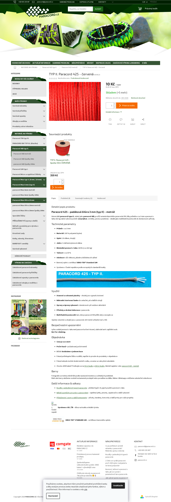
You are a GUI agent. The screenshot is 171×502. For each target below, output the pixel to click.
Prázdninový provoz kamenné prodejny (88, 455)
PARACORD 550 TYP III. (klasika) (25, 143)
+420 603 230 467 (144, 450)
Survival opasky (19, 116)
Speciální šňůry (19, 216)
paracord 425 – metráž (130, 366)
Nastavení (53, 496)
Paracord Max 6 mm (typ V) (24, 185)
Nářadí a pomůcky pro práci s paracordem (72, 393)
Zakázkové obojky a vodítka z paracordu (25, 284)
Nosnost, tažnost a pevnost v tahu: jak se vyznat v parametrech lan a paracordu (116, 472)
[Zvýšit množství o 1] (115, 104)
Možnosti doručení (138, 98)
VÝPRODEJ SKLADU (20, 89)
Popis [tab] (54, 198)
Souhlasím (118, 485)
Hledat (98, 9)
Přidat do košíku (128, 105)
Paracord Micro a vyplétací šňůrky (27, 174)
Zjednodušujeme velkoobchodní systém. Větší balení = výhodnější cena (88, 465)
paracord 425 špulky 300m (24, 164)
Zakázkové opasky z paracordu (25, 277)
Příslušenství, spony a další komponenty (72, 397)
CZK (144, 2)
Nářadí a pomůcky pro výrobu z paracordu (25, 227)
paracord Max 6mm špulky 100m (26, 195)
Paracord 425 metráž (22, 154)
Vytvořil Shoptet (151, 497)
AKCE (15, 94)
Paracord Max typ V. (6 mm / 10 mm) (27, 179)
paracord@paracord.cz (146, 446)
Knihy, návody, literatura (23, 238)
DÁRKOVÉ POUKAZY (23, 256)
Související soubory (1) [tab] (83, 198)
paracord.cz (142, 460)
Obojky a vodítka (20, 121)
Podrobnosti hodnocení (80, 78)
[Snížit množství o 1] (115, 107)
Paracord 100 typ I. (20, 169)
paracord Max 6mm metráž (24, 190)
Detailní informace (112, 112)
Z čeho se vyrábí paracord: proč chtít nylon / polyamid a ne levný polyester (116, 463)
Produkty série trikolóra (23, 126)
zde (85, 489)
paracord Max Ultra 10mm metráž (26, 205)
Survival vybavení (20, 249)
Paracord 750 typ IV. (21, 138)
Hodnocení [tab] (101, 198)
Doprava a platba (86, 2)
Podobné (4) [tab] (65, 198)
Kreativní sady (19, 233)
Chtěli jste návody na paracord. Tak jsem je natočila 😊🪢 (88, 474)
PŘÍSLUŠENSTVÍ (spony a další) (25, 221)
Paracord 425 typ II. (21, 148)
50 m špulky (88, 366)
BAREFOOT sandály (20, 243)
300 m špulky (100, 366)
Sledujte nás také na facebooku (147, 455)
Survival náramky (20, 106)
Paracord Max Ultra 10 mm (23, 200)
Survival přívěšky (20, 111)
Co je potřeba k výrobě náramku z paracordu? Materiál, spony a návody (114, 448)
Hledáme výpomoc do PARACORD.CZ (85, 447)
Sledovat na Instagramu (30, 338)
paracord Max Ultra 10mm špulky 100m (28, 210)
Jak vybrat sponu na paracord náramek (116, 479)
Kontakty (102, 2)
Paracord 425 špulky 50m (24, 159)
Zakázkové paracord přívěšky (25, 272)
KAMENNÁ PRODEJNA (67, 2)
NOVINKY (16, 83)
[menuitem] (21, 63)
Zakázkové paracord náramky (25, 267)
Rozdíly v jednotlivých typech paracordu (72, 388)
